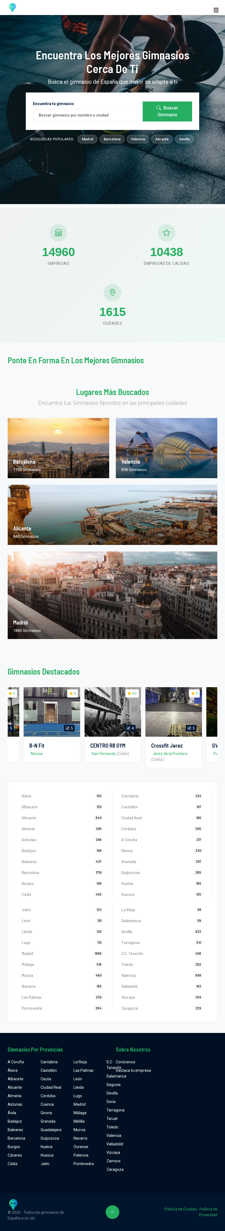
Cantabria (49, 1062)
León (78, 1079)
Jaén (45, 1164)
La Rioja (80, 1062)
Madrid (87, 139)
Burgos (14, 1147)
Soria (111, 1101)
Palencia (81, 1155)
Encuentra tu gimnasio (53, 103)
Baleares (15, 1130)
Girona (46, 1113)
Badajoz (15, 1121)
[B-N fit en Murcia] (52, 712)
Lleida (79, 1087)
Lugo (78, 1096)
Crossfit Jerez (167, 745)
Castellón (49, 1070)
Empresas (58, 263)
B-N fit (36, 745)
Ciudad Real (51, 1087)
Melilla (79, 1121)
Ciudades (112, 323)
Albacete (15, 1079)
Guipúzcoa (50, 1138)
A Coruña (16, 1062)
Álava (13, 1070)
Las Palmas (84, 1070)
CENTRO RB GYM (107, 745)
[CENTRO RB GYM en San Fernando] (113, 712)
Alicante (162, 139)
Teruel (111, 1118)
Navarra (80, 1138)
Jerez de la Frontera (170, 753)
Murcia (37, 753)
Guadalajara (51, 1130)
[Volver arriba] (112, 1212)
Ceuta (46, 1079)
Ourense (81, 1147)
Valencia (138, 139)
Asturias (15, 1104)
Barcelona (112, 139)
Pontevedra (84, 1164)
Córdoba (48, 1096)
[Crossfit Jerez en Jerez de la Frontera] (173, 712)
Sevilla (184, 139)
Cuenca (47, 1104)
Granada (48, 1121)
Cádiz (13, 1164)
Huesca (47, 1155)
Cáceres (15, 1155)
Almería (14, 1096)
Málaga (80, 1113)
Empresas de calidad (166, 263)
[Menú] (216, 10)
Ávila (12, 1113)
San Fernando (104, 753)
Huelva (46, 1147)
